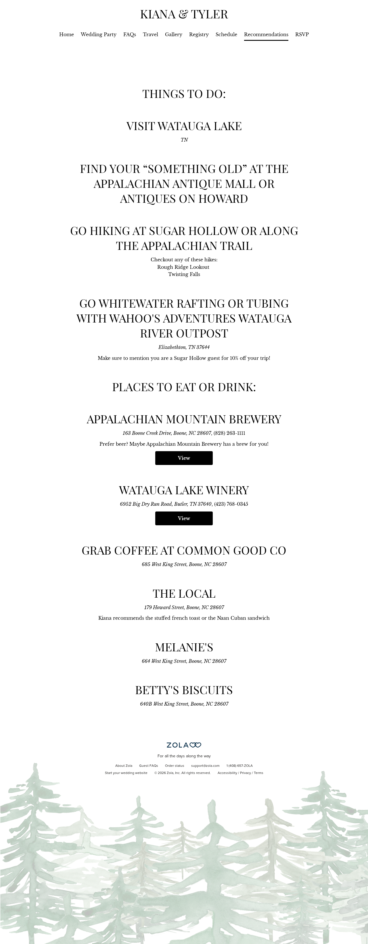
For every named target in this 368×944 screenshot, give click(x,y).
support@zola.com (205, 766)
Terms (258, 773)
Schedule (226, 34)
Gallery (173, 34)
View (184, 458)
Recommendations (266, 34)
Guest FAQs (148, 766)
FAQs (129, 34)
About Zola (123, 766)
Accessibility (227, 773)
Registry (199, 34)
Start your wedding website (126, 773)
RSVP (302, 34)
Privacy (245, 773)
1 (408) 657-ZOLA (240, 766)
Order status (174, 766)
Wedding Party (98, 34)
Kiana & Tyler (184, 13)
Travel (150, 34)
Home (66, 34)
